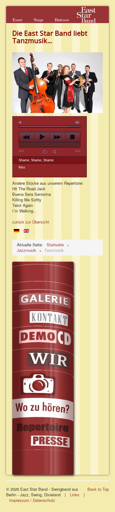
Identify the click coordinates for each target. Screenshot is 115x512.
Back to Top (98, 489)
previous (26, 137)
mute (21, 122)
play (41, 137)
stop (72, 137)
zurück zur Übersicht (30, 222)
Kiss (22, 167)
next (57, 137)
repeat (45, 152)
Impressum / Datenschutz (32, 500)
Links (74, 495)
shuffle (54, 152)
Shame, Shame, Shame (36, 160)
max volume (77, 122)
